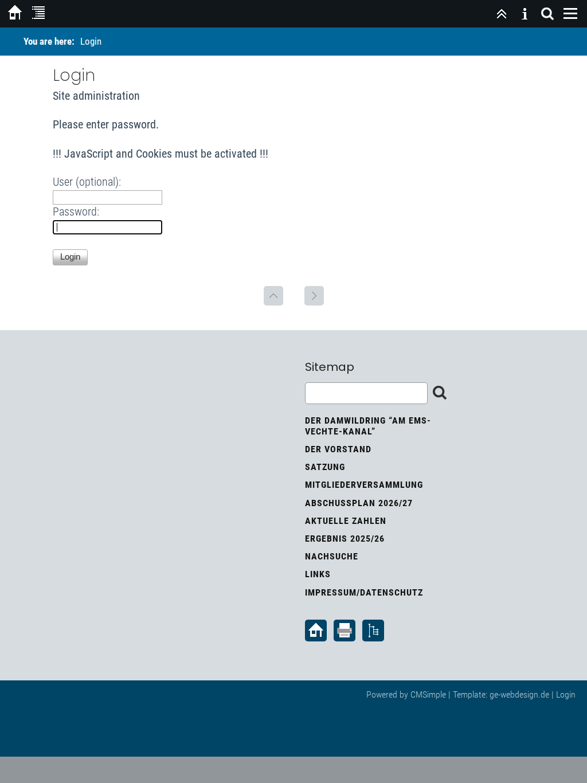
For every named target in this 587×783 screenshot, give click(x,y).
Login (566, 694)
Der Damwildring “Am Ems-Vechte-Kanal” (368, 426)
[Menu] (570, 14)
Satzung (325, 466)
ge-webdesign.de (519, 694)
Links (318, 574)
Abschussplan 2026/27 (359, 503)
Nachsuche (331, 556)
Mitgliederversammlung (364, 484)
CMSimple (428, 694)
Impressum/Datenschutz (364, 592)
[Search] (547, 14)
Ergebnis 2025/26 (345, 538)
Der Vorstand (338, 449)
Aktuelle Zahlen (345, 520)
